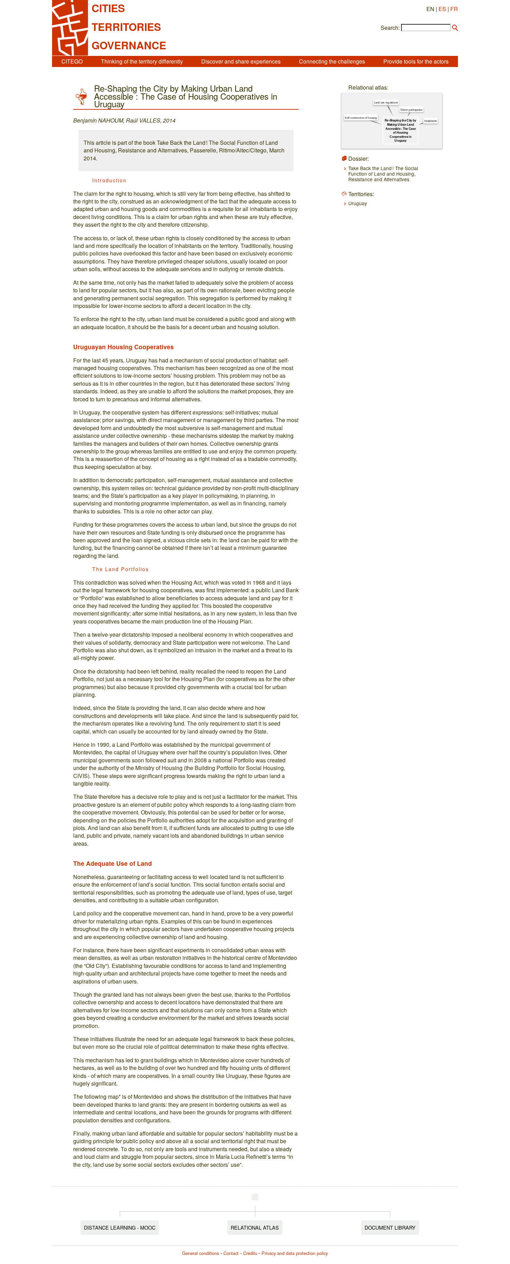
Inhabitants (430, 121)
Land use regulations (386, 102)
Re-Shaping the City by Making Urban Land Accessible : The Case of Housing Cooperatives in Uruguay (400, 130)
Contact (231, 1253)
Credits (250, 1253)
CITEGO (72, 61)
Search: (390, 28)
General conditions (200, 1253)
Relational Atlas (255, 1227)
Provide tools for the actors (416, 61)
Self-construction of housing (361, 117)
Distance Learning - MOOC (119, 1227)
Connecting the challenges (332, 61)
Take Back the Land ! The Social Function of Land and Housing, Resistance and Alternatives (383, 174)
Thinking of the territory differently (142, 61)
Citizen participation (411, 109)
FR (454, 9)
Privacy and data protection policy (295, 1253)
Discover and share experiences (241, 61)
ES (442, 9)
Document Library (390, 1227)
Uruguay (357, 203)
